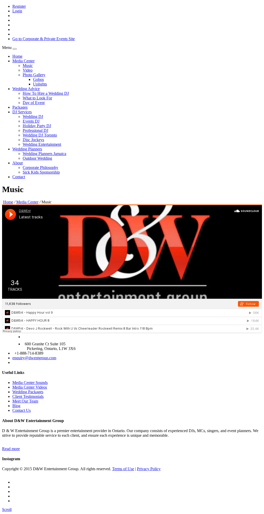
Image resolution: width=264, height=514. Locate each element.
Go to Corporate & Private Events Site (43, 39)
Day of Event (34, 102)
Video (27, 70)
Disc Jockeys (33, 140)
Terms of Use (123, 469)
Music (28, 65)
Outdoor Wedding (37, 158)
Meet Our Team (25, 401)
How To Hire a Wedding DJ (46, 93)
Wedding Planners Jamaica (44, 153)
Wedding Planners (27, 149)
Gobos (38, 79)
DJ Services (22, 112)
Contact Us (21, 410)
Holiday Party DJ (37, 126)
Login (17, 11)
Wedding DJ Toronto (40, 135)
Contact (18, 177)
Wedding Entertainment (42, 144)
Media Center (23, 61)
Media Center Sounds (30, 382)
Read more (11, 449)
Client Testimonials (28, 396)
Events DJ (31, 121)
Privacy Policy (149, 469)
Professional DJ (35, 130)
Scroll (7, 509)
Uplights (40, 84)
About (17, 163)
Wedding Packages (27, 392)
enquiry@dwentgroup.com (34, 358)
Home (17, 56)
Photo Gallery (34, 75)
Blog (16, 406)
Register (19, 6)
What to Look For (37, 98)
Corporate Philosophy (40, 167)
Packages (20, 107)
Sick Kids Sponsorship (41, 172)
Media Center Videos (29, 387)
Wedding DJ (33, 116)
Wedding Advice (26, 89)
